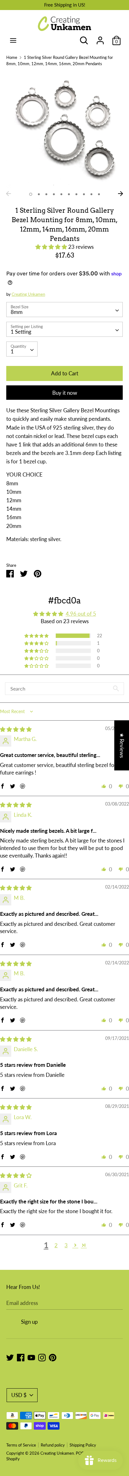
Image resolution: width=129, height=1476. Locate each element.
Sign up (29, 1321)
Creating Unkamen (28, 294)
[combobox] (64, 309)
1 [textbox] (12, 351)
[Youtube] (31, 1357)
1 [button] (30, 194)
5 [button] (61, 194)
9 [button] (91, 194)
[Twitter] (10, 1357)
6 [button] (69, 194)
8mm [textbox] (17, 312)
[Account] (100, 38)
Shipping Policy (83, 1444)
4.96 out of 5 (81, 613)
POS (80, 1453)
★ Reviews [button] (122, 745)
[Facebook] (20, 1357)
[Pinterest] (52, 1357)
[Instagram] (42, 1357)
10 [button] (99, 194)
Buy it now (64, 392)
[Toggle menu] (13, 40)
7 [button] (76, 194)
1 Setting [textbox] (21, 331)
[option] (64, 129)
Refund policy (53, 1444)
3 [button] (46, 194)
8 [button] (84, 194)
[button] (51, 246)
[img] (16, 729)
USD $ (19, 1395)
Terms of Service (21, 1444)
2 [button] (39, 194)
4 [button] (54, 194)
